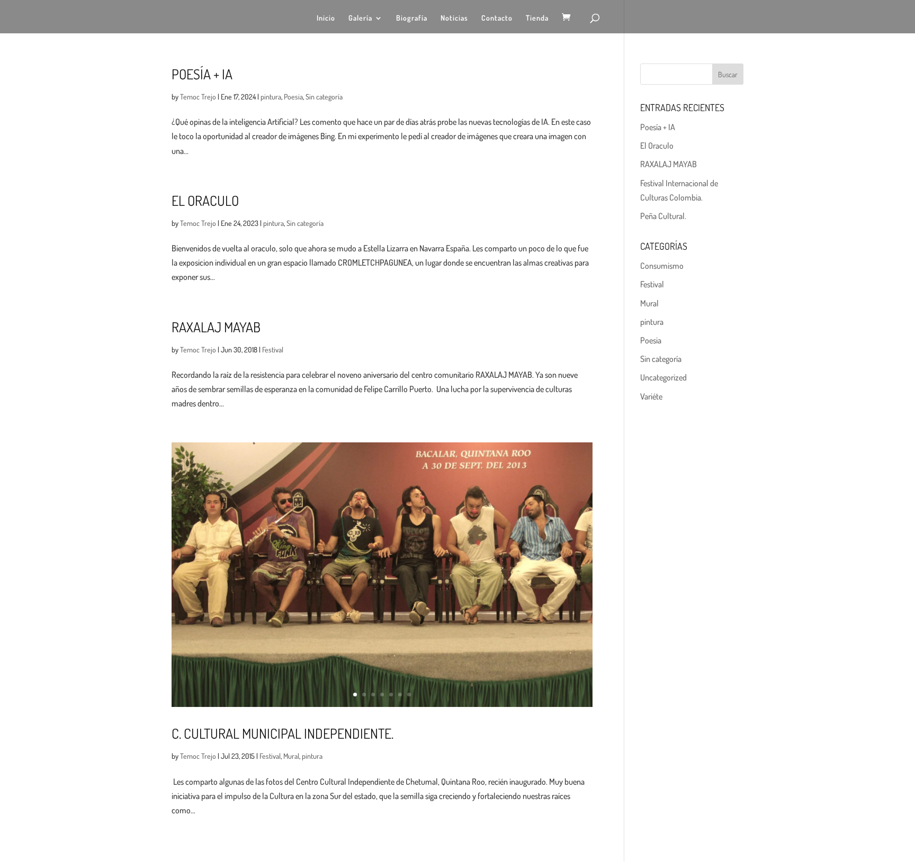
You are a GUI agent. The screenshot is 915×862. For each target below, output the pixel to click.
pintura (271, 96)
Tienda (537, 18)
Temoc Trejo (198, 96)
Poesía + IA (202, 74)
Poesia (293, 96)
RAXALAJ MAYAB (216, 326)
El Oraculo (205, 200)
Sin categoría (324, 96)
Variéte (651, 396)
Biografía (411, 18)
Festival (272, 349)
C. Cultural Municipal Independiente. (282, 733)
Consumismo (662, 265)
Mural (291, 755)
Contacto (497, 18)
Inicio (326, 18)
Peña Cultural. (663, 216)
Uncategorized (663, 377)
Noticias (454, 18)
